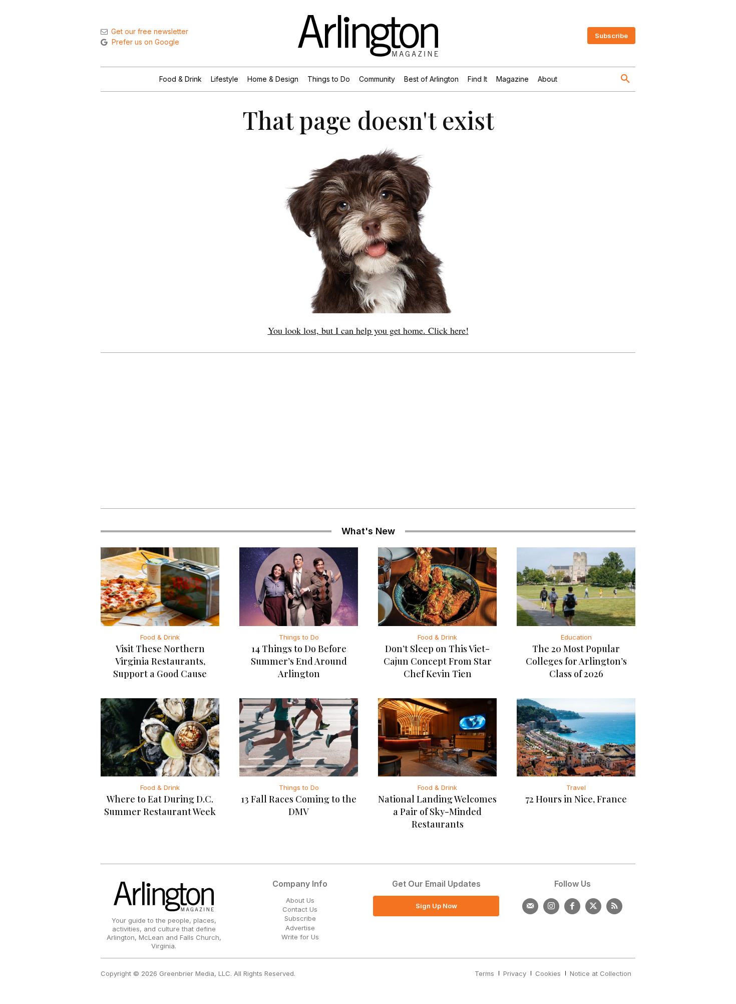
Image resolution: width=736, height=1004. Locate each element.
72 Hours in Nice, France (576, 799)
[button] (625, 79)
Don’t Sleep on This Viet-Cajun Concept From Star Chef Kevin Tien (438, 661)
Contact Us (299, 909)
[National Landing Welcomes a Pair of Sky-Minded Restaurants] (437, 737)
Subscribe (300, 918)
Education (576, 637)
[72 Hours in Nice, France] (576, 737)
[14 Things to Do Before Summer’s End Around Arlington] (298, 586)
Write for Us (300, 937)
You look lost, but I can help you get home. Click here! (368, 330)
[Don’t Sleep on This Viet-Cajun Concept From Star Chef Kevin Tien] (437, 586)
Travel (576, 787)
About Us (300, 900)
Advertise (300, 928)
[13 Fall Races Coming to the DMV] (298, 737)
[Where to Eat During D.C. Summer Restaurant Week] (160, 737)
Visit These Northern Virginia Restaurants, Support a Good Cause (160, 661)
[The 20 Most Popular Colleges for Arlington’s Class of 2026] (576, 586)
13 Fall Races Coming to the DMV (298, 805)
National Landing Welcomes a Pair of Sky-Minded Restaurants (437, 811)
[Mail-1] (530, 906)
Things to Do (299, 637)
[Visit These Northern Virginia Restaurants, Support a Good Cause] (160, 586)
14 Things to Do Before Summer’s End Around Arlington (299, 661)
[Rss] (614, 906)
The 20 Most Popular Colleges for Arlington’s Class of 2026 (576, 661)
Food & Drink (160, 637)
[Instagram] (551, 906)
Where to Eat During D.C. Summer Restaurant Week (160, 805)
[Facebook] (572, 906)
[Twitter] (593, 906)
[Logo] (368, 36)
